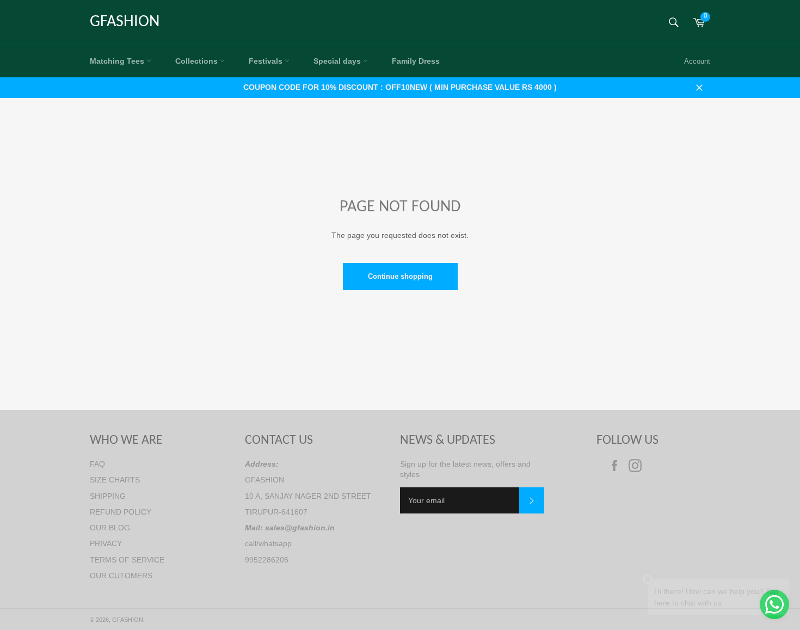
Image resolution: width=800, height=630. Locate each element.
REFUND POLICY (120, 511)
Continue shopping (400, 276)
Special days (338, 61)
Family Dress (416, 61)
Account (697, 61)
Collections (197, 61)
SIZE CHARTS (115, 479)
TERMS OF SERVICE (127, 559)
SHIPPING (108, 496)
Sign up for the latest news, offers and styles (465, 469)
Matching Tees (118, 61)
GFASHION (124, 22)
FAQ (97, 464)
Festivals (267, 61)
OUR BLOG (110, 527)
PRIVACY (106, 543)
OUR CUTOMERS (121, 575)
